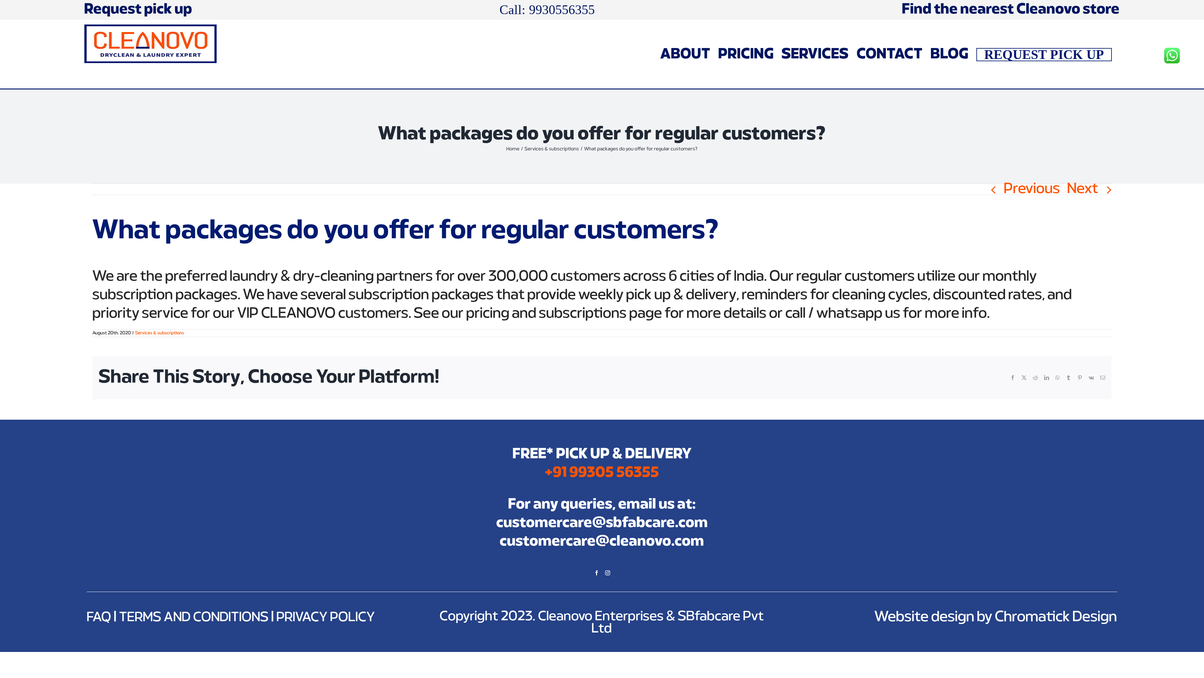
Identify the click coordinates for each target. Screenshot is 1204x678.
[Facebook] (596, 572)
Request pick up (138, 9)
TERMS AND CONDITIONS (194, 617)
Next (1082, 189)
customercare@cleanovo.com (602, 541)
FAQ (99, 617)
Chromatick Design (1056, 617)
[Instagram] (607, 572)
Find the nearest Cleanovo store (1011, 9)
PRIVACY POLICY (326, 617)
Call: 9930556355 (547, 9)
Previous (1032, 189)
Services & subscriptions (159, 333)
